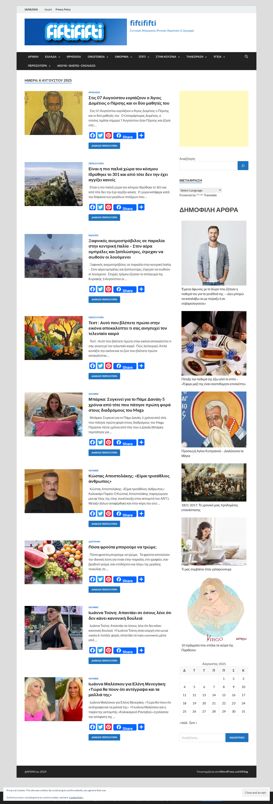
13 (204, 695)
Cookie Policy (76, 797)
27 (204, 711)
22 (224, 703)
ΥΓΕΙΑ (217, 56)
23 (233, 703)
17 (243, 695)
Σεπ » (193, 723)
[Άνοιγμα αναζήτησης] (246, 56)
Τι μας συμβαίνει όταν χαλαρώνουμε (206, 569)
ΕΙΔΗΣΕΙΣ (94, 235)
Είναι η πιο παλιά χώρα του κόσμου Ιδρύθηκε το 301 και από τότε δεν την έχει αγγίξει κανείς (128, 174)
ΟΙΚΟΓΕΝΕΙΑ (96, 56)
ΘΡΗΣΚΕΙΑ (74, 56)
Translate (210, 195)
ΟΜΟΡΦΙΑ (122, 56)
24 (243, 703)
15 (224, 695)
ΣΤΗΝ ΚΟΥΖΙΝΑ (166, 56)
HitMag (243, 771)
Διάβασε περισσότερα (103, 145)
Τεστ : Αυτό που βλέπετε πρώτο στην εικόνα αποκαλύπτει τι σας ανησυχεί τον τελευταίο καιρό (128, 328)
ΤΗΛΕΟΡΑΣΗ (194, 56)
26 (194, 711)
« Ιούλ (183, 723)
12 (194, 695)
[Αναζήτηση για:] (213, 737)
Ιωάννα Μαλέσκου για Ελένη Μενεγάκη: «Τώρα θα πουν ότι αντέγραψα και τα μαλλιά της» (127, 689)
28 (214, 711)
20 (204, 703)
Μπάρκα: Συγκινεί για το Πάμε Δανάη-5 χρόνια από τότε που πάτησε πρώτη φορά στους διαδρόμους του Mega (130, 404)
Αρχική (48, 9)
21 (214, 703)
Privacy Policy (63, 9)
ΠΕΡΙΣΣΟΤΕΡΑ (37, 65)
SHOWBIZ (94, 394)
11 (184, 695)
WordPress (227, 771)
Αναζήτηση (187, 159)
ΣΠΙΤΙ (142, 56)
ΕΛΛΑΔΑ (51, 56)
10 (243, 687)
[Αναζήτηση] (243, 165)
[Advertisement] (213, 119)
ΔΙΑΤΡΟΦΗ (94, 541)
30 (233, 711)
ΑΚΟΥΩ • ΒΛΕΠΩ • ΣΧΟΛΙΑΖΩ (76, 65)
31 (243, 711)
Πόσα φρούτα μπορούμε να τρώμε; (123, 546)
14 (214, 695)
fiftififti (143, 23)
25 (184, 711)
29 (224, 711)
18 (184, 703)
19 (194, 703)
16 (233, 695)
